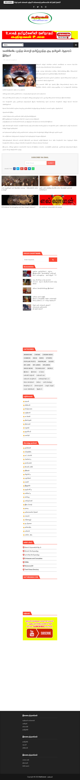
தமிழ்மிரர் (25, 742)
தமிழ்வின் (25, 729)
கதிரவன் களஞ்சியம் (11, 60)
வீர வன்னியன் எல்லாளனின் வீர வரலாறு (50, 207)
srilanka (46, 365)
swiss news (28, 368)
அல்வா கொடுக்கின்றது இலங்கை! (43, 288)
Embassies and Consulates (33, 558)
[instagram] (45, 7)
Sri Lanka (36, 365)
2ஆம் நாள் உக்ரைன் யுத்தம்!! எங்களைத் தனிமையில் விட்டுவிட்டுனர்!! (37, 2)
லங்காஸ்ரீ (25, 726)
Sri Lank (27, 365)
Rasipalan (42, 361)
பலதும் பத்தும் (49, 385)
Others (49, 358)
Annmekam (28, 354)
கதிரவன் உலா (41, 375)
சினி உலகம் (25, 766)
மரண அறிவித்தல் (29, 389)
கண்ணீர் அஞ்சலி (29, 375)
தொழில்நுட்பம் (28, 385)
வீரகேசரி (25, 748)
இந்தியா (26, 372)
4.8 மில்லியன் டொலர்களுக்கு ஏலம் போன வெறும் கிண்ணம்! (18, 207)
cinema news (48, 354)
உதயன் (24, 745)
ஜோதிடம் (39, 389)
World (50, 368)
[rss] (41, 7)
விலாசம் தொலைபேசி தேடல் (33, 547)
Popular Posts (30, 361)
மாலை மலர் (25, 760)
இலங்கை (34, 372)
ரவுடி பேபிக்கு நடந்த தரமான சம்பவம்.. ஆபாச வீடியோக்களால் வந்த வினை (45, 281)
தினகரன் (25, 763)
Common (27, 358)
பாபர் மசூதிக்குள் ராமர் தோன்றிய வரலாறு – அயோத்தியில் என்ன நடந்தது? (20, 188)
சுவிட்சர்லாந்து (47, 382)
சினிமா (39, 382)
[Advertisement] (51, 233)
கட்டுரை (41, 372)
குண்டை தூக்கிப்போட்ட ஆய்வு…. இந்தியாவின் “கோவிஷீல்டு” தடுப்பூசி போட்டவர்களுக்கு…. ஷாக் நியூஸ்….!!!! (45, 273)
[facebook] (33, 7)
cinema (37, 354)
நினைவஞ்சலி (39, 385)
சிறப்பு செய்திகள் (29, 382)
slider (51, 361)
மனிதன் (24, 723)
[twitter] (37, 7)
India (35, 358)
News (41, 358)
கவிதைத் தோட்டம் (44, 378)
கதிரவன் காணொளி (28, 720)
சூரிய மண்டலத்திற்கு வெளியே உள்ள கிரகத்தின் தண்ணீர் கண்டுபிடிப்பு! (55, 188)
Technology (40, 368)
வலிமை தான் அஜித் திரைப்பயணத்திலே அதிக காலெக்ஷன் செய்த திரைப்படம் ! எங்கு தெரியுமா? (45, 298)
